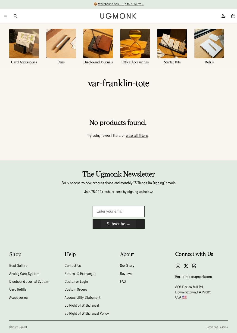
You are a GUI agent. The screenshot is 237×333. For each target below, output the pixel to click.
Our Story (127, 266)
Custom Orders (76, 289)
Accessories (18, 297)
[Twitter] (186, 266)
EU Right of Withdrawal (82, 305)
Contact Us (73, 266)
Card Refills (17, 289)
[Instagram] (178, 266)
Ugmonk (23, 327)
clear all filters (137, 135)
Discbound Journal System (29, 281)
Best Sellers (18, 266)
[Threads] (194, 266)
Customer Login (76, 281)
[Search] (15, 16)
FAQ (123, 281)
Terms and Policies (217, 327)
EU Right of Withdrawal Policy (87, 313)
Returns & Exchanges (80, 273)
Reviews (126, 273)
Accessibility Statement (82, 297)
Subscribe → (119, 224)
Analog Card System (24, 273)
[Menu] (5, 16)
